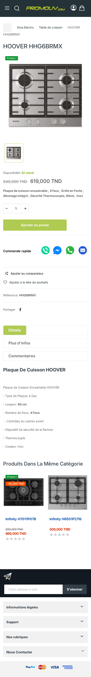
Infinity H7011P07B (21, 519)
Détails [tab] (14, 330)
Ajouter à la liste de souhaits (28, 282)
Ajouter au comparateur (27, 273)
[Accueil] (7, 27)
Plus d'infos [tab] (19, 343)
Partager (20, 309)
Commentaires (21, 356)
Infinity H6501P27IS (65, 519)
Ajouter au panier (35, 225)
